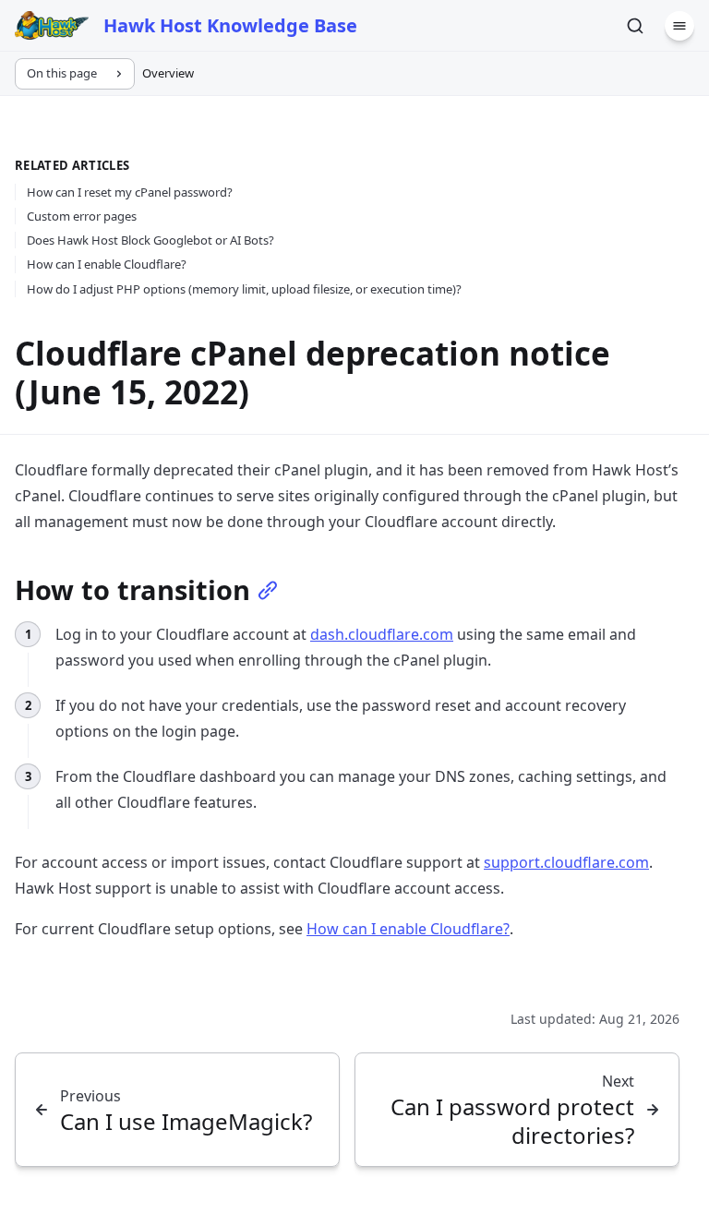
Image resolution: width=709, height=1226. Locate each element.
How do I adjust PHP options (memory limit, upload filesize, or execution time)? (244, 289)
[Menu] (679, 26)
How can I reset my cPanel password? (130, 192)
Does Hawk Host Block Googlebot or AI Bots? (150, 240)
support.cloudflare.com (566, 862)
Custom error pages (82, 216)
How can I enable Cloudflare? (106, 264)
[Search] (635, 25)
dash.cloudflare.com (381, 634)
